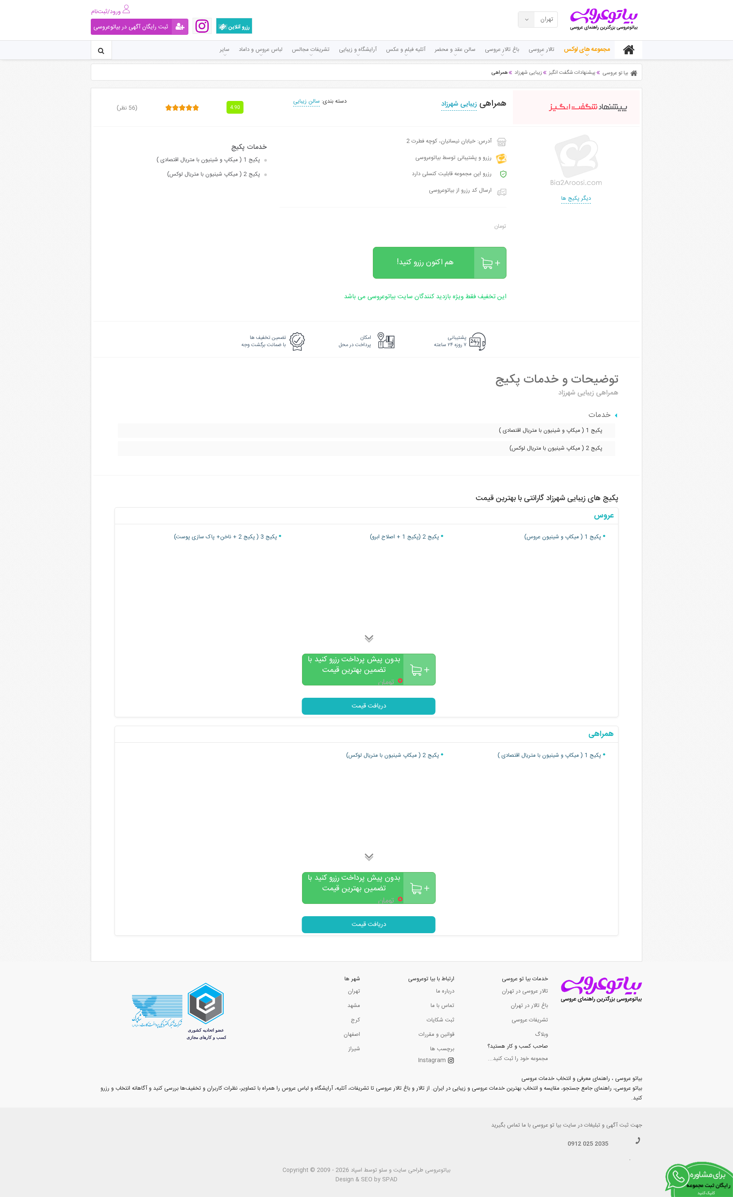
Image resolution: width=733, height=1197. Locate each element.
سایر (224, 49)
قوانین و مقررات (436, 1034)
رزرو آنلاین (238, 27)
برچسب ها (442, 1049)
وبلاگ (541, 1034)
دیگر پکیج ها (576, 198)
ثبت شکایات (440, 1020)
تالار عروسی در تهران (525, 991)
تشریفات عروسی (530, 1020)
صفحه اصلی (628, 50)
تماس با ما (442, 1005)
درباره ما (445, 991)
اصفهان (352, 1034)
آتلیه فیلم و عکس (405, 49)
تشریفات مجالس (311, 49)
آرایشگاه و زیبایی (358, 49)
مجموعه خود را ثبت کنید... (518, 1058)
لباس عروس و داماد (261, 49)
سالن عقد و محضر (455, 49)
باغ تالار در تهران (529, 1005)
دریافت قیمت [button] (369, 706)
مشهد (353, 1005)
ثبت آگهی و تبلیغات (606, 1125)
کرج (355, 1020)
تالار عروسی (541, 49)
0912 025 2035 (588, 1144)
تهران (354, 991)
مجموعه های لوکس (587, 50)
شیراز (354, 1049)
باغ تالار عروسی (502, 49)
